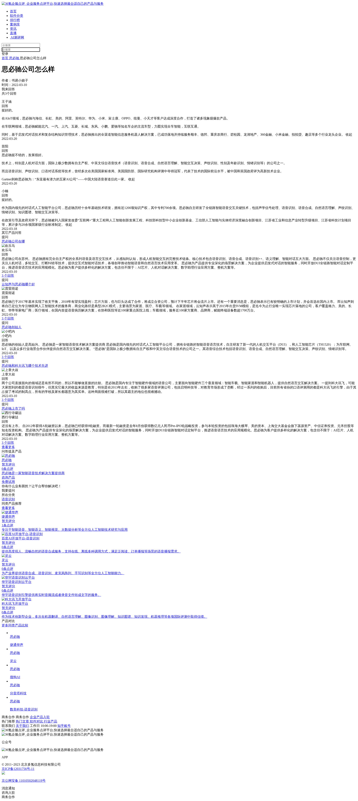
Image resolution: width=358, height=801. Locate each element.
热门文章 (23, 721)
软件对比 (37, 721)
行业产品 (50, 721)
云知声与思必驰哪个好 (18, 284)
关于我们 (22, 725)
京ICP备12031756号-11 (18, 769)
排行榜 (15, 20)
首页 (13, 11)
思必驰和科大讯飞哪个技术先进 (25, 365)
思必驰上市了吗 (13, 408)
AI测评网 (17, 37)
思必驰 (14, 58)
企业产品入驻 (40, 717)
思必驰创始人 (12, 327)
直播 (13, 33)
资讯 (13, 28)
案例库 (15, 24)
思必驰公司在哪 (13, 241)
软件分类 (16, 15)
